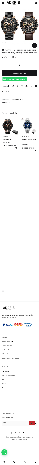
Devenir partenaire (7, 345)
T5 (9, 102)
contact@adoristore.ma (8, 413)
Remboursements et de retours (10, 358)
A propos (4, 384)
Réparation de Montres (8, 375)
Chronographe (17, 100)
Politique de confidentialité (9, 354)
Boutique (4, 367)
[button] (6, 91)
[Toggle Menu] (3, 3)
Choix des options (9, 146)
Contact (4, 388)
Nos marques (5, 371)
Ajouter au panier (19, 73)
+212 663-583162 (7, 418)
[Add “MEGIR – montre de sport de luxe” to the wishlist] (16, 148)
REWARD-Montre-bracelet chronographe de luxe (29, 139)
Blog (3, 379)
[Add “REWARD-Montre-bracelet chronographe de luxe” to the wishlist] (35, 150)
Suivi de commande (7, 341)
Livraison (4, 337)
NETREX (24, 439)
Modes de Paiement (7, 350)
